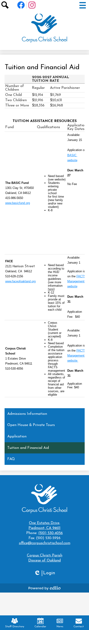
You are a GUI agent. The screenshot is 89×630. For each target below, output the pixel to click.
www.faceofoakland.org (20, 281)
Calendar (40, 626)
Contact (78, 626)
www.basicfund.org (17, 203)
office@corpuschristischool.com (44, 543)
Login (44, 573)
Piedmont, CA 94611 (44, 525)
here (51, 289)
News (60, 626)
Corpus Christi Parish (44, 555)
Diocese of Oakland (44, 560)
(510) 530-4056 (50, 533)
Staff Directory (14, 626)
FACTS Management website (77, 281)
